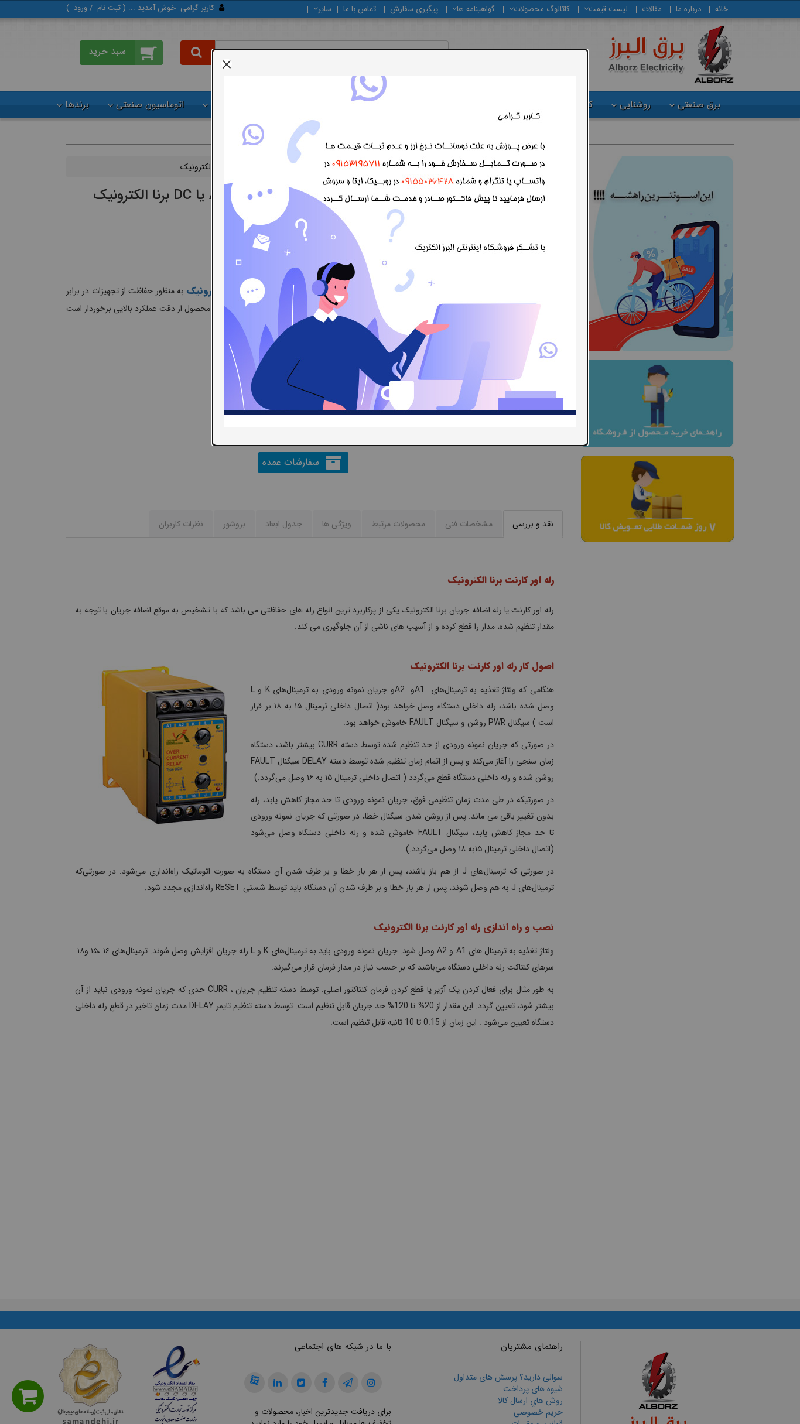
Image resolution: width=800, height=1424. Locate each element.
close (226, 64)
